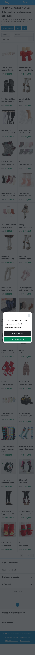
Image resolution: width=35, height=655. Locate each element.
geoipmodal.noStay (17, 333)
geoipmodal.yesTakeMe (17, 339)
